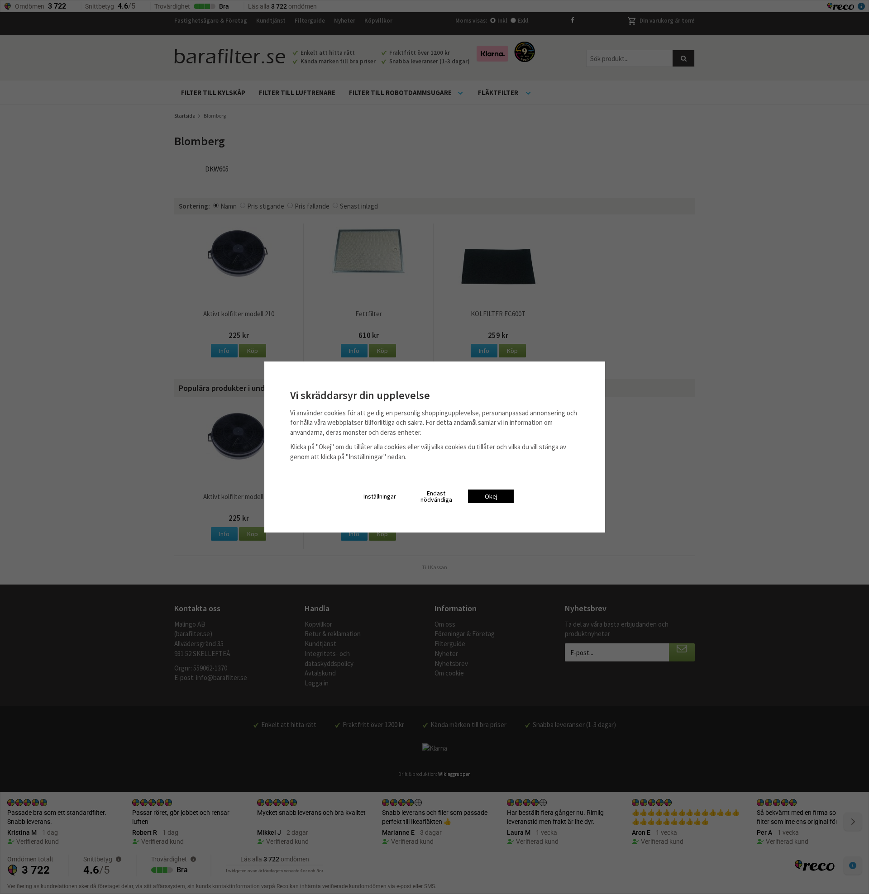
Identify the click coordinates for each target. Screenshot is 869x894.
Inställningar (379, 496)
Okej (491, 496)
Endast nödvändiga (436, 496)
